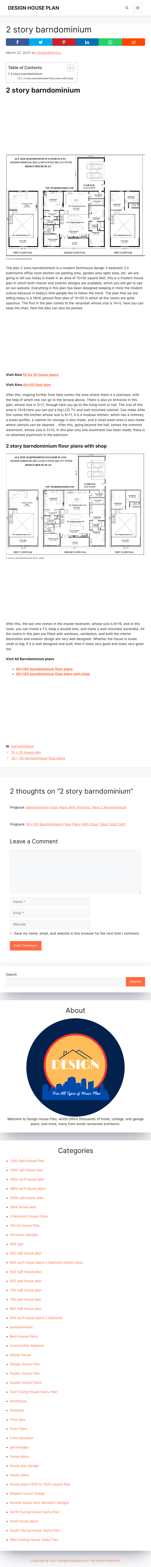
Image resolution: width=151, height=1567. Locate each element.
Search (11, 974)
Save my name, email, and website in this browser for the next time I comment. (77, 933)
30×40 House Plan (25, 1225)
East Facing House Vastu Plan (33, 1392)
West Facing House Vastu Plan (34, 1540)
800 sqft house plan (25, 1309)
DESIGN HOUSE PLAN (33, 8)
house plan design (24, 1466)
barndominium (22, 746)
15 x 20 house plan (26, 752)
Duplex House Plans (25, 1383)
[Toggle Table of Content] (68, 68)
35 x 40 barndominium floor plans (38, 758)
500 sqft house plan (25, 1253)
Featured (17, 1410)
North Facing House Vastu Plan (34, 1512)
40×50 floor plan (37, 385)
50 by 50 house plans (41, 375)
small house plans (24, 1521)
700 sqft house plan (25, 1290)
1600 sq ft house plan (27, 1179)
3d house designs (24, 1235)
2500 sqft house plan (26, 1198)
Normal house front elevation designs (39, 1503)
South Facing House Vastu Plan (35, 1530)
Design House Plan (25, 1364)
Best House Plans (24, 1336)
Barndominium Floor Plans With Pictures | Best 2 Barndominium (76, 807)
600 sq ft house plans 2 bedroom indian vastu (46, 1262)
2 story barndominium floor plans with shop (48, 78)
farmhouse (18, 1401)
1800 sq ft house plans (28, 1189)
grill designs (19, 1447)
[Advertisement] (75, 125)
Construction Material (27, 1346)
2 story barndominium (26, 74)
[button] (127, 8)
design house (20, 1355)
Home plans (19, 1456)
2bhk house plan (23, 1207)
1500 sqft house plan (26, 1170)
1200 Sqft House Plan (27, 1161)
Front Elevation (21, 1438)
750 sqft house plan (25, 1299)
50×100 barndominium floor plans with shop (53, 674)
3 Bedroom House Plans (29, 1216)
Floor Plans (18, 1429)
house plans (19, 1475)
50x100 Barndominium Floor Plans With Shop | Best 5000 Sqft (75, 824)
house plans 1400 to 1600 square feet (40, 1484)
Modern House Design (27, 1493)
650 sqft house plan (25, 1281)
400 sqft (16, 1244)
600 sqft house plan (26, 1272)
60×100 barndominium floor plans (44, 669)
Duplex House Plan (25, 1373)
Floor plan (17, 1420)
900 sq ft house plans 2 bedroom (36, 1318)
